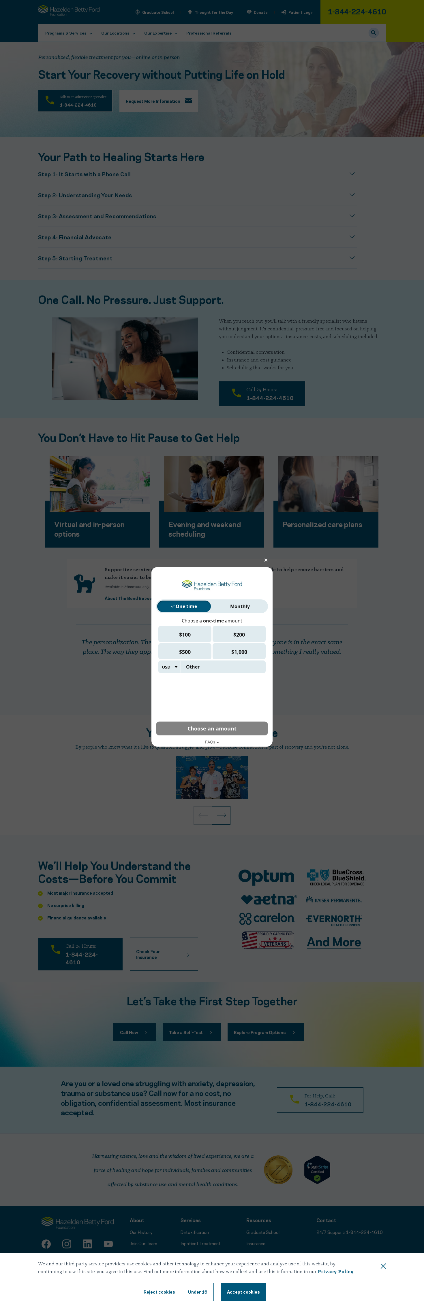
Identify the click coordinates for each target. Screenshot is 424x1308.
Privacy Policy (336, 1272)
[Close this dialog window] (383, 1267)
